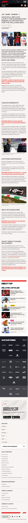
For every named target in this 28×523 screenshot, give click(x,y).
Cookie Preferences (6, 486)
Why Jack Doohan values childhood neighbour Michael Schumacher (16, 292)
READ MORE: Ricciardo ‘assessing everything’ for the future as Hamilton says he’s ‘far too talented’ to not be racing (14, 268)
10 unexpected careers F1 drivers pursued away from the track (17, 314)
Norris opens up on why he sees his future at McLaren (17, 307)
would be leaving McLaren (14, 256)
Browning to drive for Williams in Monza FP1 (17, 299)
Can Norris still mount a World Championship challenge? (17, 322)
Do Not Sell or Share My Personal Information (12, 477)
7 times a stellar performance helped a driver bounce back (17, 328)
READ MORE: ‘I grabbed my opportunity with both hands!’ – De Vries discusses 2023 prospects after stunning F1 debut (13, 81)
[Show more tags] (19, 14)
